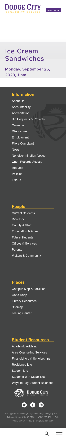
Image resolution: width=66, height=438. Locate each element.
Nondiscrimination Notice (29, 155)
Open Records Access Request (27, 164)
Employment (20, 137)
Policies (17, 173)
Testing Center (21, 313)
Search (46, 433)
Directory (18, 219)
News (15, 149)
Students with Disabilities (29, 376)
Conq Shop (19, 294)
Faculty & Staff (21, 225)
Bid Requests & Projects (28, 119)
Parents (17, 249)
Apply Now (53, 10)
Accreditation (20, 113)
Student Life (20, 370)
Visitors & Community (26, 255)
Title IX (16, 179)
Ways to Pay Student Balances (32, 382)
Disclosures (20, 131)
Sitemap (17, 307)
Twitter (24, 404)
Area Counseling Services (29, 352)
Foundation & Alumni (26, 231)
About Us (18, 100)
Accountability (21, 107)
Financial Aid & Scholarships (31, 358)
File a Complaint (23, 143)
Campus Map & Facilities (28, 288)
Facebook (32, 404)
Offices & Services (24, 243)
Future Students (22, 237)
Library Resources (24, 301)
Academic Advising (25, 346)
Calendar (18, 125)
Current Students (23, 213)
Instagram (41, 404)
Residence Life (22, 364)
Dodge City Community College (23, 8)
